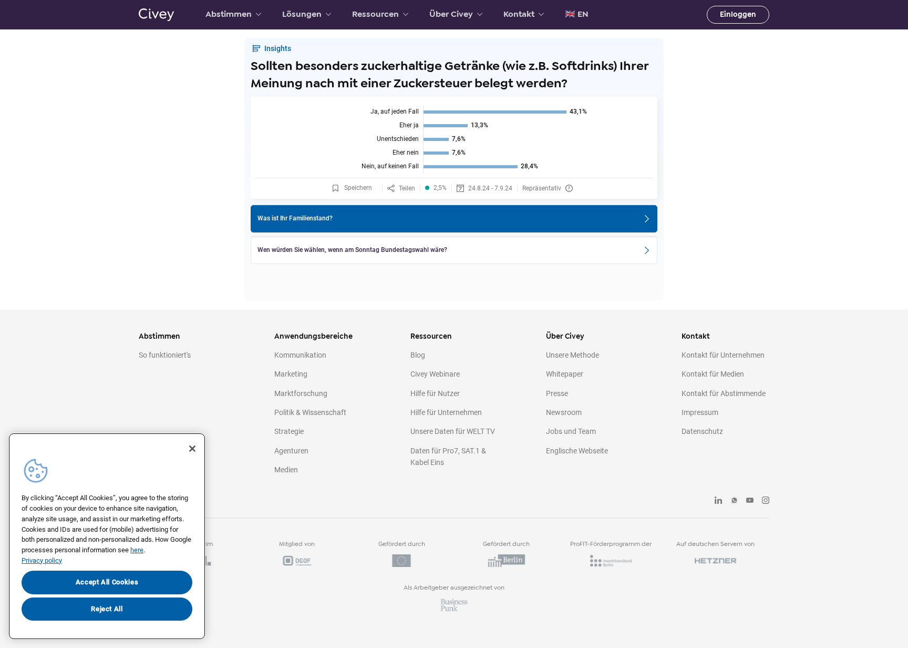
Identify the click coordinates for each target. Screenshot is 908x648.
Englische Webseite (577, 451)
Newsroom (564, 412)
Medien (286, 469)
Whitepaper (564, 374)
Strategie (289, 431)
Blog (417, 355)
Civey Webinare (435, 374)
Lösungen (302, 14)
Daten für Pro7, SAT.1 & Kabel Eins (448, 457)
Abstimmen (228, 14)
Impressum (700, 412)
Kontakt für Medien (713, 374)
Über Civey (451, 14)
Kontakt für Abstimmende (724, 393)
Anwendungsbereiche (313, 336)
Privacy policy (42, 560)
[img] (454, 139)
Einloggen (738, 14)
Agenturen (291, 451)
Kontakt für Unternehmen (723, 355)
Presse (557, 393)
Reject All (107, 609)
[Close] (192, 448)
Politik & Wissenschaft (310, 412)
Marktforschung (300, 393)
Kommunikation (300, 355)
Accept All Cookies (107, 582)
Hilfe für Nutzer (435, 393)
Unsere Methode (572, 355)
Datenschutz (702, 431)
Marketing (290, 374)
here (136, 550)
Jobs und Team (571, 431)
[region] (106, 536)
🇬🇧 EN (577, 14)
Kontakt (518, 14)
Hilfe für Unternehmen (446, 412)
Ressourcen (375, 14)
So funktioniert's (165, 355)
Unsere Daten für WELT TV (452, 431)
